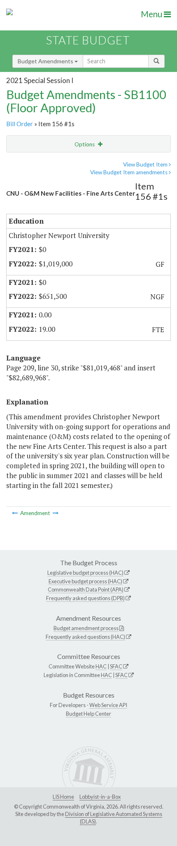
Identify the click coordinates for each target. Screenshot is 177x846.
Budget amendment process (86, 628)
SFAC (116, 666)
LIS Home (63, 796)
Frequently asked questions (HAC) (85, 636)
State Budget (88, 40)
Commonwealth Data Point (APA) (85, 589)
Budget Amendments (46, 61)
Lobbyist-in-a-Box (100, 796)
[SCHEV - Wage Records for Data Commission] (15, 513)
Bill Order (19, 123)
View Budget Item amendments (129, 172)
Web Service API (108, 705)
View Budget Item (146, 164)
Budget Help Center (88, 713)
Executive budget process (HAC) (85, 581)
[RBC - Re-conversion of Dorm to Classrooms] (55, 513)
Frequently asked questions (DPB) (85, 598)
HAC (101, 666)
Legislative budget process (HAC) (85, 572)
